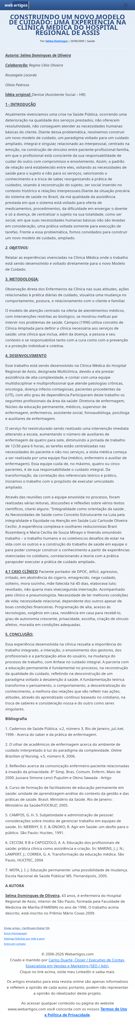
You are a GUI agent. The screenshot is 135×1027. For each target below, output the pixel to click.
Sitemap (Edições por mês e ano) (24, 938)
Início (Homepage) (15, 933)
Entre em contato (15, 944)
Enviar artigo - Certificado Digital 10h (27, 928)
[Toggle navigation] (125, 5)
